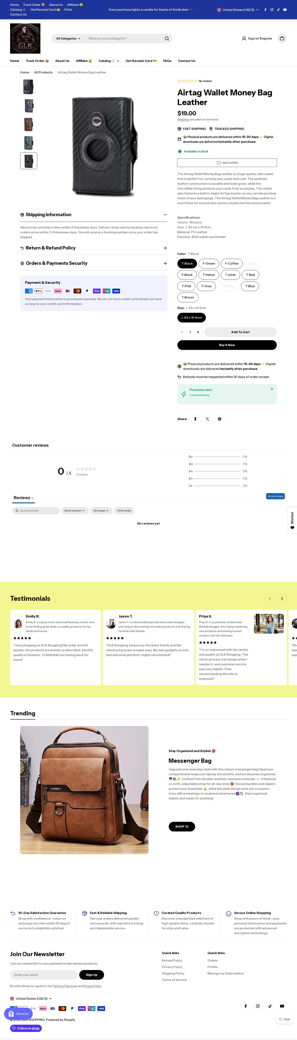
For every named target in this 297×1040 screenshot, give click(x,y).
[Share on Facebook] (195, 419)
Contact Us (18, 14)
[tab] (22, 714)
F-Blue (255, 265)
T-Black (187, 263)
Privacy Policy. (92, 986)
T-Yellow (209, 275)
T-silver (230, 275)
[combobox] (112, 38)
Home (14, 5)
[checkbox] (124, 510)
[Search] (166, 38)
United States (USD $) (239, 10)
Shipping (183, 119)
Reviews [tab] (23, 497)
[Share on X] (207, 419)
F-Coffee (231, 263)
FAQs (68, 9)
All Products (43, 72)
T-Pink (186, 286)
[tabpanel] (148, 537)
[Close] (272, 389)
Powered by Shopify (60, 1020)
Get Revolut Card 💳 (45, 9)
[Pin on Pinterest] (219, 419)
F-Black (187, 275)
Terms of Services (65, 986)
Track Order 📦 (34, 5)
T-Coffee (230, 287)
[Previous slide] (270, 598)
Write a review (275, 496)
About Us (56, 5)
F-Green (209, 263)
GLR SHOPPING (33, 1020)
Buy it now (227, 345)
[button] (218, 456)
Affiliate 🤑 (75, 5)
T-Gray (206, 286)
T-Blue (250, 286)
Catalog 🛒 (18, 9)
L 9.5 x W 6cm (192, 317)
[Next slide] (282, 598)
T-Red (250, 275)
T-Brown (188, 297)
